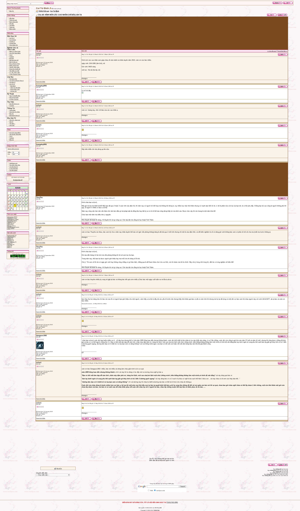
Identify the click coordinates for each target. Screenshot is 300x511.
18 (15, 202)
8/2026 (17, 188)
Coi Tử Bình (12, 39)
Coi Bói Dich (12, 43)
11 (15, 199)
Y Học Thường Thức (15, 74)
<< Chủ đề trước (271, 51)
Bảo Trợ (11, 11)
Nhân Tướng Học (14, 65)
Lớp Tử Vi (12, 84)
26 (18, 205)
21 (23, 202)
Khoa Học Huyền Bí (14, 69)
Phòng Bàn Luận (15, 89)
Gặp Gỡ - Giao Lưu (14, 120)
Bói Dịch (11, 58)
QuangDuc (10, 220)
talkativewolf (10, 236)
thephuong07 (11, 235)
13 (21, 199)
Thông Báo (12, 110)
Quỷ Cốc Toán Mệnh (15, 132)
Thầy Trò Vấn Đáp (15, 87)
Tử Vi (10, 55)
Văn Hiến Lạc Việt (14, 70)
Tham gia (11, 27)
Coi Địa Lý (12, 41)
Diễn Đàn (11, 18)
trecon (9, 243)
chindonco (10, 218)
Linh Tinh (11, 125)
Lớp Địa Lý (12, 82)
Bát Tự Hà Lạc (13, 62)
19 (18, 202)
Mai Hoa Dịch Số (13, 60)
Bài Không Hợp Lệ (14, 115)
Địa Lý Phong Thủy (14, 63)
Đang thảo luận (13, 22)
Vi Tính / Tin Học (13, 99)
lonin (8, 247)
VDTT (8, 223)
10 (12, 199)
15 (26, 199)
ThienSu (9, 222)
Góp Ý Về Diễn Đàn (14, 95)
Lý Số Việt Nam (13, 168)
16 (9, 202)
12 (18, 199)
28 (23, 205)
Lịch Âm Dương (13, 166)
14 (23, 199)
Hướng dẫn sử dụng (13, 149)
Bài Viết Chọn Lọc (14, 103)
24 (12, 205)
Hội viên (11, 23)
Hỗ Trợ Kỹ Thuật (13, 97)
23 (9, 205)
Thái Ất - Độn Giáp (14, 67)
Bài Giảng (13, 86)
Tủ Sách (11, 105)
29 (26, 205)
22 (26, 202)
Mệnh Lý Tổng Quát (14, 51)
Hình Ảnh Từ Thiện (14, 112)
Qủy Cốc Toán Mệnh (15, 53)
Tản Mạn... (12, 123)
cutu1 (8, 228)
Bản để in (59, 468)
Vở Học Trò (13, 91)
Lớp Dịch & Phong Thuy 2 (16, 80)
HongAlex (10, 244)
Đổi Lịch (11, 139)
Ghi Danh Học (13, 78)
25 (15, 205)
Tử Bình (11, 56)
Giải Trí (11, 121)
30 (9, 208)
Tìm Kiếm (11, 25)
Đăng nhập (12, 29)
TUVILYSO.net (44, 11)
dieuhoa (9, 239)
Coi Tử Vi (11, 38)
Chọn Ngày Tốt (13, 45)
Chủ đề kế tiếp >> (282, 51)
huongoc (9, 240)
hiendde (9, 226)
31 (12, 208)
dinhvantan (10, 217)
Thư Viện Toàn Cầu (14, 165)
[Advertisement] (106, 33)
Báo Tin (11, 113)
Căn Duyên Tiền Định (15, 134)
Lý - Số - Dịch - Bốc (14, 72)
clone (8, 245)
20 (21, 202)
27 (21, 205)
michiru (9, 238)
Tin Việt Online (13, 170)
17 (12, 202)
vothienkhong (11, 219)
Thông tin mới (13, 20)
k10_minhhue (11, 242)
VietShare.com (13, 163)
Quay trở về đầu (40, 81)
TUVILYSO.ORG (172, 502)
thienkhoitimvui (11, 227)
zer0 (8, 224)
